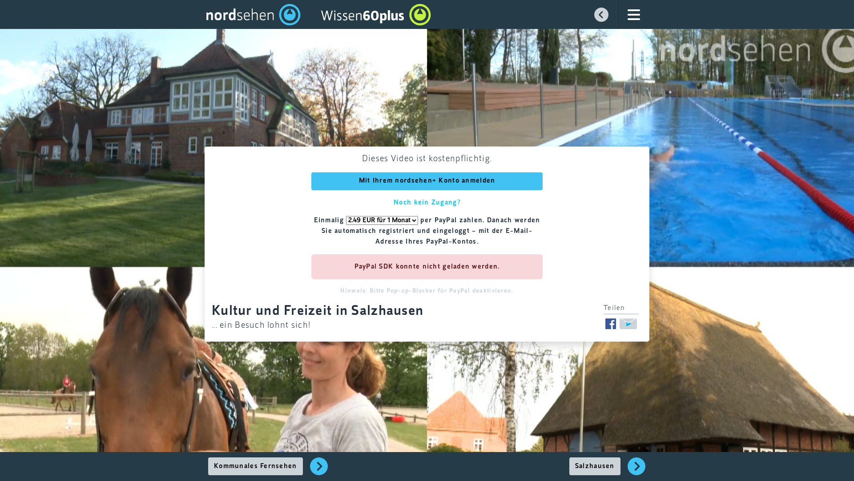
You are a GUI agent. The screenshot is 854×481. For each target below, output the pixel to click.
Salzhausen (595, 466)
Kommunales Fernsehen (255, 466)
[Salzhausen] (636, 471)
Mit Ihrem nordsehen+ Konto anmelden (427, 180)
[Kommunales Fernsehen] (319, 471)
